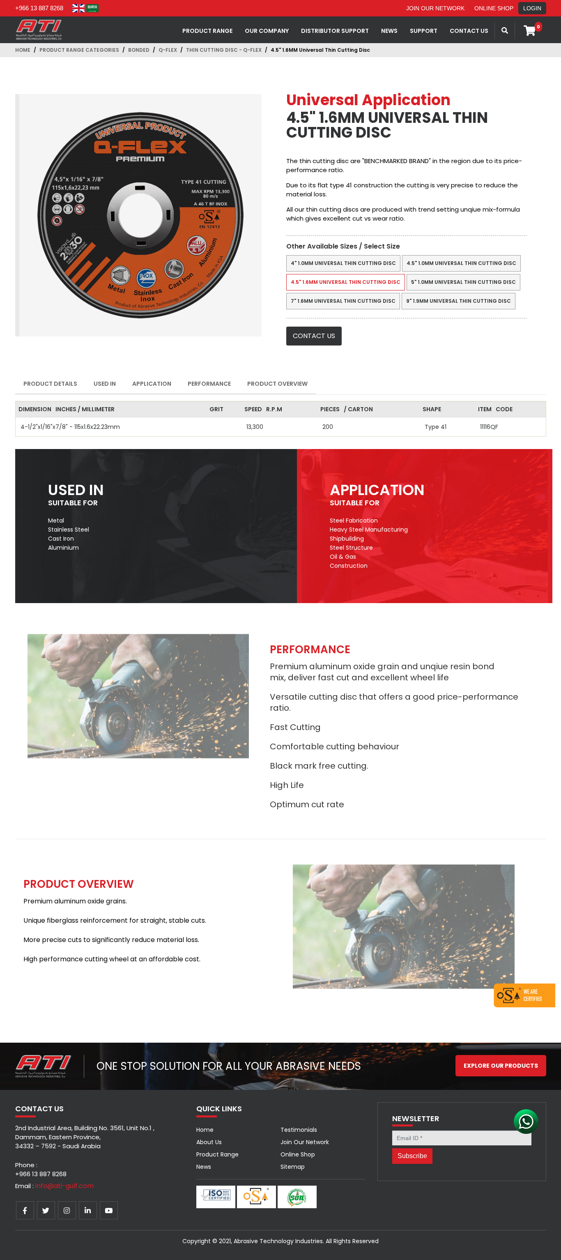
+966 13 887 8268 (39, 8)
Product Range (207, 31)
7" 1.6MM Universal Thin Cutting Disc (343, 300)
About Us (209, 1142)
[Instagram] (67, 1210)
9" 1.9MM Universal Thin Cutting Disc (458, 300)
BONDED (138, 49)
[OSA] (524, 994)
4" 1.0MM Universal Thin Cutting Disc (343, 263)
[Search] (505, 31)
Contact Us (314, 336)
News (203, 1167)
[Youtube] (109, 1210)
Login (532, 8)
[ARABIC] (92, 8)
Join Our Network (435, 8)
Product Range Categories (79, 49)
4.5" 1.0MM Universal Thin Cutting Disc (461, 263)
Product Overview (277, 384)
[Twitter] (46, 1210)
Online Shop (493, 8)
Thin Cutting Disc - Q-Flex (224, 49)
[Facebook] (25, 1210)
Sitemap (292, 1167)
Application (151, 384)
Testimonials (298, 1130)
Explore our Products (501, 1066)
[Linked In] (88, 1210)
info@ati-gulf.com (64, 1186)
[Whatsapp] (526, 1121)
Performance (209, 384)
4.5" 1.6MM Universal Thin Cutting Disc (345, 282)
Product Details (50, 384)
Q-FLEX (168, 49)
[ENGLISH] (78, 8)
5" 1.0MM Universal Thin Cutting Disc (463, 282)
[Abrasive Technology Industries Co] (39, 29)
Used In (105, 384)
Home (22, 49)
